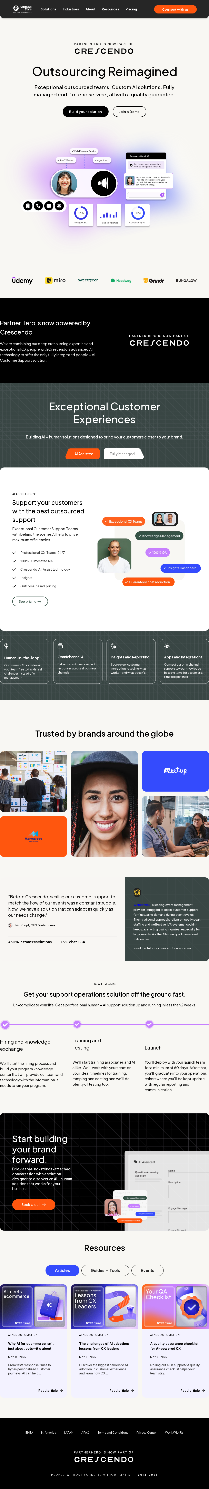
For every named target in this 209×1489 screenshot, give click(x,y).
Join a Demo (129, 111)
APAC (85, 1432)
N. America (48, 1432)
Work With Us (174, 1432)
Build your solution (85, 111)
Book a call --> (33, 1204)
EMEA (29, 1432)
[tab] (82, 453)
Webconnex (141, 905)
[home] (22, 9)
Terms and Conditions (113, 1432)
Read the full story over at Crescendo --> (162, 948)
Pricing (131, 9)
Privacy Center (147, 1432)
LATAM (68, 1432)
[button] (49, 9)
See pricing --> (30, 601)
